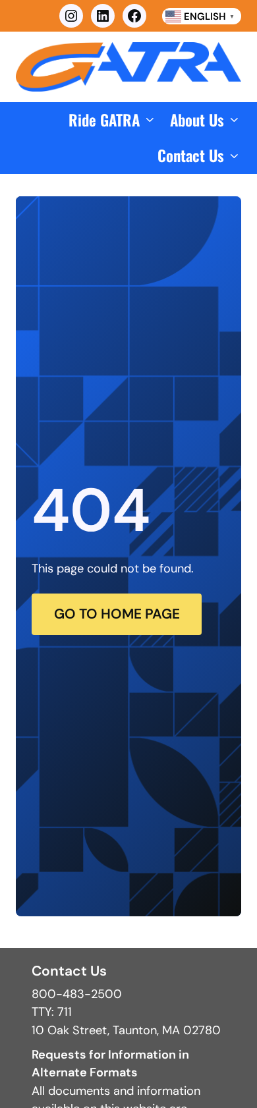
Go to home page (117, 614)
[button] (113, 120)
